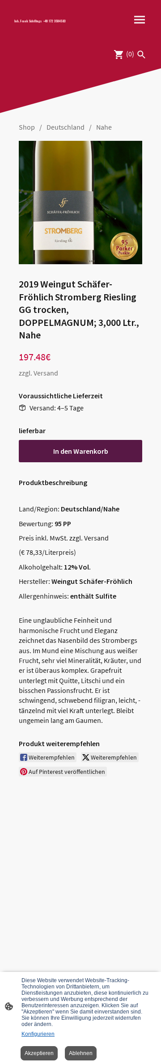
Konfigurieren (38, 1034)
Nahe (104, 126)
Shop (27, 126)
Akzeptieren (39, 1053)
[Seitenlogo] (43, 27)
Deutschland (66, 126)
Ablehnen (81, 1053)
